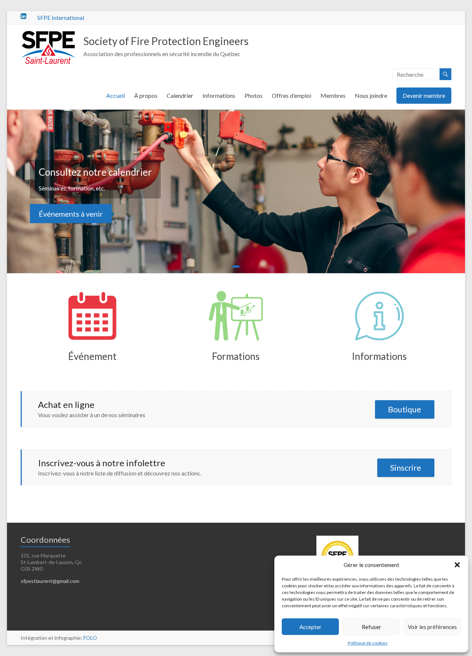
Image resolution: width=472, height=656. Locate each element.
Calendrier (180, 95)
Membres (333, 95)
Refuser (371, 627)
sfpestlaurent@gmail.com (50, 581)
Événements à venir (71, 213)
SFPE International (60, 17)
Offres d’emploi (291, 95)
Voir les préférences (432, 627)
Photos (253, 95)
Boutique (404, 409)
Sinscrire (405, 468)
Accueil (115, 95)
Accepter (310, 627)
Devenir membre (424, 95)
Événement (92, 356)
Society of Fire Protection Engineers (166, 41)
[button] (457, 565)
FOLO (90, 638)
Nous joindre (371, 95)
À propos (145, 95)
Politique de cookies (368, 643)
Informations (218, 95)
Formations (236, 356)
